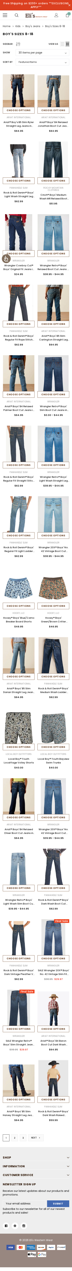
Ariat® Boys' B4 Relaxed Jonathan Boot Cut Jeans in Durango (53, 125)
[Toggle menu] (5, 15)
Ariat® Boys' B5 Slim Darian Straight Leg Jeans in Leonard (18, 692)
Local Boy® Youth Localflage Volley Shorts (19, 760)
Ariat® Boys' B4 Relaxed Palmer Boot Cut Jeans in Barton (18, 410)
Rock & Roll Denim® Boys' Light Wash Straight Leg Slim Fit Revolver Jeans (19, 196)
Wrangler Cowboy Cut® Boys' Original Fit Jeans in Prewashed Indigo (18, 269)
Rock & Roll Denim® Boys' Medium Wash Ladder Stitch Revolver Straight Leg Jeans (53, 694)
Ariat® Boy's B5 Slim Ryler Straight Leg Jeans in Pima (19, 125)
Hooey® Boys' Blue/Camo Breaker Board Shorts (18, 619)
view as (53, 44)
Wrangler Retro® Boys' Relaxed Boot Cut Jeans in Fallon (53, 269)
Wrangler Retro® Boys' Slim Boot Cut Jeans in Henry (53, 410)
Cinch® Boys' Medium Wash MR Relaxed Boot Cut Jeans (53, 198)
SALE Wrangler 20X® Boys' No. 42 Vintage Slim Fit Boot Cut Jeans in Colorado (53, 976)
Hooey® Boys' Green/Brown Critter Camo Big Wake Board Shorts (53, 623)
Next (34, 1137)
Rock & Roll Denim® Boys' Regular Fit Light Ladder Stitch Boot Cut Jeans (19, 551)
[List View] (62, 44)
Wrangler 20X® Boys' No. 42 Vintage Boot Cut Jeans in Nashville (53, 833)
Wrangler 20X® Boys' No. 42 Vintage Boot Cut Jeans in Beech (53, 551)
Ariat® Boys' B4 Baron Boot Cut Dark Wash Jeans (53, 1044)
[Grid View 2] (67, 44)
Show (6, 52)
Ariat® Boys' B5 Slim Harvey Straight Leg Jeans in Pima (19, 1115)
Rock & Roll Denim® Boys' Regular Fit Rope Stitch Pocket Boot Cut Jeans (19, 339)
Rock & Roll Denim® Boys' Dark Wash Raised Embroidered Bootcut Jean (53, 1117)
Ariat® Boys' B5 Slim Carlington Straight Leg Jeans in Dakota (53, 339)
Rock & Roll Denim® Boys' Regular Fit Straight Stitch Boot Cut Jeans (18, 480)
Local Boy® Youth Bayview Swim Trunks (53, 760)
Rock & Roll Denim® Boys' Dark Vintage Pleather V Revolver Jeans (19, 974)
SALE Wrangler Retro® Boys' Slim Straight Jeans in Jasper (18, 1044)
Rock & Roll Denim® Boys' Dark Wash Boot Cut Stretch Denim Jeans (53, 903)
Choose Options (19, 110)
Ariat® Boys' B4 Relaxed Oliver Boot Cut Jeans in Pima (18, 833)
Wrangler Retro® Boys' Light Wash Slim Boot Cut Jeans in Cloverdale (18, 903)
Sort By (8, 62)
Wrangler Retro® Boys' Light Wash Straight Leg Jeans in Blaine (53, 480)
